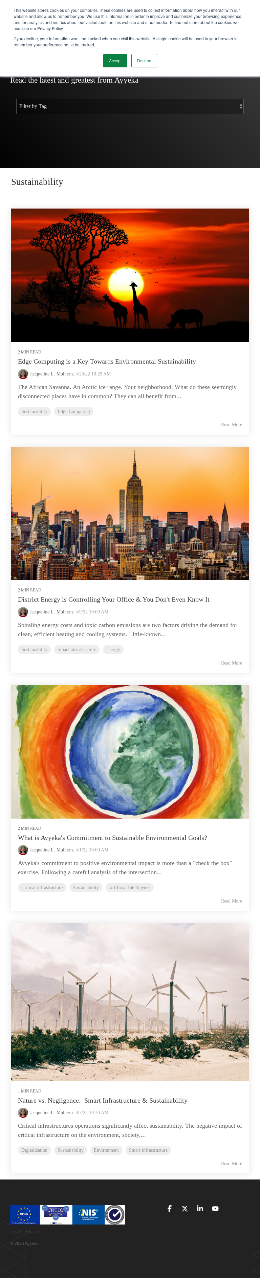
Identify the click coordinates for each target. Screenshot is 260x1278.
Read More (231, 424)
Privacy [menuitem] (31, 1231)
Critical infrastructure (42, 887)
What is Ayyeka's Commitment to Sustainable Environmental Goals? (112, 837)
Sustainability (34, 411)
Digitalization (34, 1150)
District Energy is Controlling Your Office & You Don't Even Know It (114, 599)
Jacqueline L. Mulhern (51, 373)
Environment (106, 1150)
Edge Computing (74, 411)
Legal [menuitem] (15, 1231)
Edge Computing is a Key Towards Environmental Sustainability (107, 361)
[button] (170, 1209)
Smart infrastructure (77, 649)
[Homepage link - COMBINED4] (67, 1221)
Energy (113, 649)
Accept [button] (115, 60)
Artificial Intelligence (129, 887)
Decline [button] (144, 60)
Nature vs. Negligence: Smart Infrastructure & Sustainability (103, 1100)
